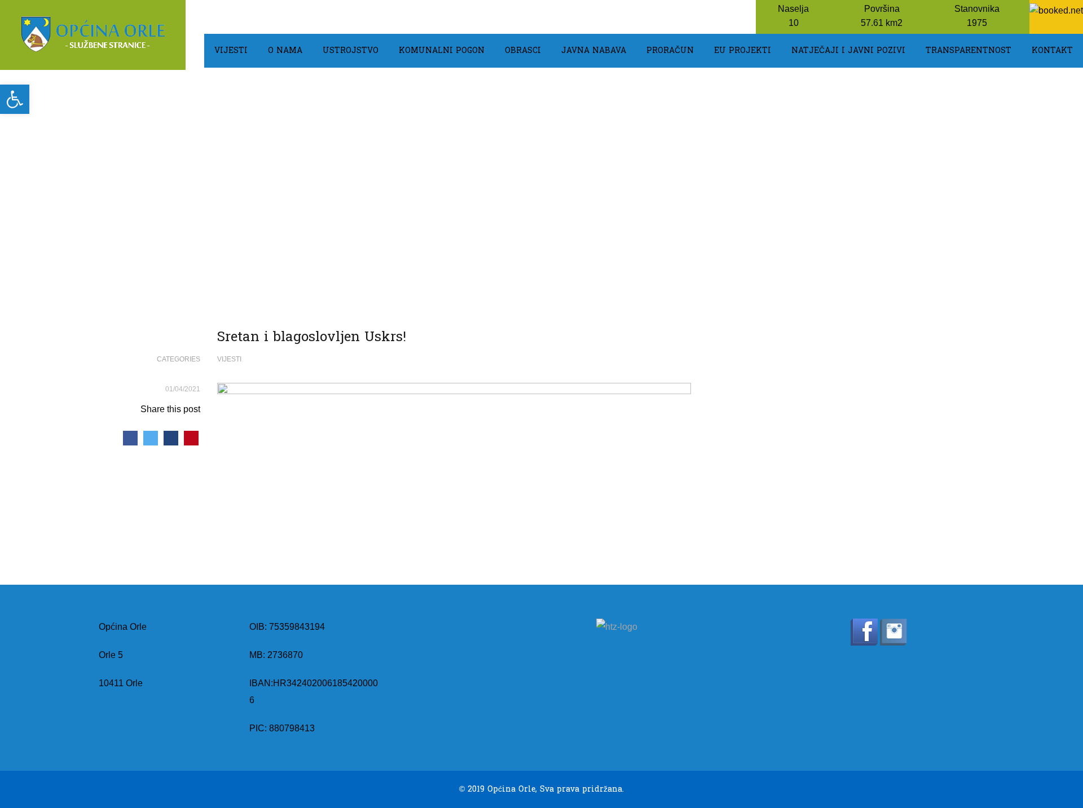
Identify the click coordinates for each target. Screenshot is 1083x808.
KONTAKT (1052, 50)
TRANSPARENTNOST (968, 50)
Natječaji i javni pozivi (848, 50)
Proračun (670, 50)
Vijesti (231, 50)
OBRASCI (523, 50)
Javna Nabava (593, 50)
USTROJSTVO (350, 50)
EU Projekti (742, 50)
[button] (14, 99)
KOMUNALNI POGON (442, 50)
